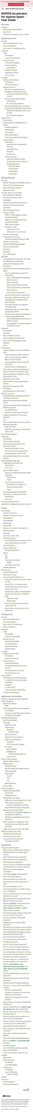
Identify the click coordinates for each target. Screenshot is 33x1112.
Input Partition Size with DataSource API (18, 540)
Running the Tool (8, 60)
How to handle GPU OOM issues (13, 577)
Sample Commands (11, 70)
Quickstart (4, 51)
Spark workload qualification (12, 188)
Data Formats (9, 773)
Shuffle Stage (11, 601)
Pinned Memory (8, 520)
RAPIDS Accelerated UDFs (13, 990)
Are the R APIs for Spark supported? (15, 944)
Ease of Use (7, 32)
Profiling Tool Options (12, 663)
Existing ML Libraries (9, 703)
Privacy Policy (5, 1099)
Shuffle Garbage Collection (17, 754)
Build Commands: (10, 427)
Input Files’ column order (11, 535)
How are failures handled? (11, 910)
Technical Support (9, 1082)
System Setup (9, 727)
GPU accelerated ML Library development (16, 708)
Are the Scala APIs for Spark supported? (16, 949)
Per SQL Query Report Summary (17, 161)
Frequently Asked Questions (10, 848)
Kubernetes (5, 436)
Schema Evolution (10, 771)
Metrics (5, 553)
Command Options (11, 65)
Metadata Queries (11, 766)
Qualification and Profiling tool (13, 463)
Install (5, 53)
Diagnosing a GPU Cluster (11, 379)
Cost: (4, 420)
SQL (6, 555)
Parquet (9, 776)
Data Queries (9, 793)
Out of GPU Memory (9, 254)
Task (6, 557)
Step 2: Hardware (12, 282)
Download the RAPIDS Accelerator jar (15, 202)
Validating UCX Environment (14, 737)
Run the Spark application (15, 115)
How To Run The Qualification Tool (14, 48)
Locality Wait (7, 525)
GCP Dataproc (6, 348)
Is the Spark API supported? (15, 874)
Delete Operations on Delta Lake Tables (16, 822)
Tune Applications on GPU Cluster (14, 391)
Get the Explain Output (10, 470)
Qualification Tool (8, 1060)
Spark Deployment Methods (12, 195)
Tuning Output (8, 120)
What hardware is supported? (12, 862)
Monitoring (6, 249)
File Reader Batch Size (12, 550)
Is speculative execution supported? (14, 1026)
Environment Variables (12, 63)
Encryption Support (9, 1045)
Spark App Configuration (13, 739)
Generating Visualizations (11, 692)
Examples (4, 1055)
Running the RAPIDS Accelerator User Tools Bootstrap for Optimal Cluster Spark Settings (17, 300)
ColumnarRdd (9, 710)
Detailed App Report (11, 127)
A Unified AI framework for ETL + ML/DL (16, 34)
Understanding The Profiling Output (14, 678)
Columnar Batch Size (9, 548)
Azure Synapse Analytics (9, 434)
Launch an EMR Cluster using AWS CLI (17, 295)
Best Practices (6, 570)
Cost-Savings (11, 67)
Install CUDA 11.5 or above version (16, 584)
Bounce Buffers (12, 749)
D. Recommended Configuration (15, 690)
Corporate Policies (6, 1103)
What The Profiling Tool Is (11, 619)
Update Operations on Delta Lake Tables (16, 829)
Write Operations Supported (14, 803)
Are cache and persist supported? (14, 937)
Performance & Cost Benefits (12, 29)
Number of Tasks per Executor (13, 515)
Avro (8, 781)
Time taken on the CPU (12, 565)
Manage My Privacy (15, 1099)
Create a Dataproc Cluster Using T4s (17, 355)
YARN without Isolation (12, 224)
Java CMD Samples (11, 1065)
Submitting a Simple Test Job (14, 448)
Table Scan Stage (12, 598)
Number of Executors (10, 513)
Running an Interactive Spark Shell (16, 451)
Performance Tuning (9, 575)
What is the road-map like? (12, 876)
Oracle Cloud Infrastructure (10, 501)
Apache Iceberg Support (9, 759)
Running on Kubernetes (10, 234)
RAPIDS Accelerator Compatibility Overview (17, 182)
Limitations (6, 333)
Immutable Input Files (12, 841)
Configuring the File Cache (11, 836)
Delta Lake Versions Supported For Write (18, 800)
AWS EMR (4, 257)
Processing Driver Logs (12, 673)
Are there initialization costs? (12, 886)
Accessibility (24, 1101)
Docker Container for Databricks (13, 338)
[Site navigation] (2, 8)
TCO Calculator (10, 75)
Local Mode (6, 207)
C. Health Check (10, 687)
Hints (5, 345)
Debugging (6, 252)
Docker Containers (11, 734)
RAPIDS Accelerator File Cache (11, 831)
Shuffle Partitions (8, 530)
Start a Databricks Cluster (11, 335)
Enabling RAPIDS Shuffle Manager (14, 244)
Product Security (17, 1103)
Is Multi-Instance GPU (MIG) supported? (16, 983)
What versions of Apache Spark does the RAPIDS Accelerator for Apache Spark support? (16, 852)
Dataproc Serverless (7, 393)
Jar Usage (4, 77)
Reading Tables (8, 764)
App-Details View (12, 149)
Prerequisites (9, 55)
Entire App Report (14, 166)
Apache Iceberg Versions (11, 761)
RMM (6, 706)
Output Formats (8, 140)
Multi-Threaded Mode (10, 720)
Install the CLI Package (12, 58)
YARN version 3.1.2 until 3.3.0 (16, 232)
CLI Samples (9, 1062)
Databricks (4, 328)
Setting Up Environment (11, 80)
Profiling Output (10, 649)
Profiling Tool (7, 1067)
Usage (9, 480)
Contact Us (5, 1079)
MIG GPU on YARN (11, 227)
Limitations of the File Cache (12, 834)
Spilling (9, 562)
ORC (8, 778)
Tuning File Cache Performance (13, 839)
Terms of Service (15, 1101)
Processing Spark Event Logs (14, 670)
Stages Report (9, 130)
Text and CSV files (11, 157)
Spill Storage (7, 523)
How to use (8, 468)
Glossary (4, 1077)
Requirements (9, 465)
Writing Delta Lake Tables (11, 798)
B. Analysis (8, 685)
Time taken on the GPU (12, 560)
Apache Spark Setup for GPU (12, 197)
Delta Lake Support (7, 788)
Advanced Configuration (11, 247)
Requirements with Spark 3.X (16, 484)
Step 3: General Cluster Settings (17, 285)
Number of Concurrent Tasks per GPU (15, 528)
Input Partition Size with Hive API (15, 543)
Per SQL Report (13, 169)
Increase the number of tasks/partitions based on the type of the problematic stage (18, 594)
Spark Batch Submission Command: (16, 412)
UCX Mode (6, 723)
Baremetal (10, 730)
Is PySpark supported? (10, 942)
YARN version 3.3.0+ (13, 229)
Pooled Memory (8, 518)
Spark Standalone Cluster (11, 210)
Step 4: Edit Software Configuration (18, 287)
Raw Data (10, 151)
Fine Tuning (8, 747)
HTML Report (9, 142)
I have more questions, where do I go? (15, 1053)
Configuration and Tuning (11, 237)
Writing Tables (7, 786)
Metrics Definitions (9, 627)
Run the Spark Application (15, 103)
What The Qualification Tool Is (12, 43)
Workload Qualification (10, 572)
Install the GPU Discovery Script (13, 205)
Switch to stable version (16, 4)
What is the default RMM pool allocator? (16, 1038)
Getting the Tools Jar (12, 84)
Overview (4, 27)
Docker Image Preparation (11, 441)
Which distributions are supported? (14, 857)
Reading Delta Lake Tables (11, 791)
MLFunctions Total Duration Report (16, 137)
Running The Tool (8, 639)
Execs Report (9, 132)
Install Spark (7, 200)
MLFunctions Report (11, 135)
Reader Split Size (10, 783)
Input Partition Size (9, 538)
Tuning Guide (5, 511)
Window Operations (9, 567)
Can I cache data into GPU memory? (14, 939)
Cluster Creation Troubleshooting (15, 367)
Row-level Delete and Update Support (17, 768)
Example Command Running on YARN (17, 239)
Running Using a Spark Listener (15, 99)
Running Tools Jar (9, 661)
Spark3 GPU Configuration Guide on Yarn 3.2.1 (16, 504)
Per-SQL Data (11, 154)
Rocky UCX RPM (14, 732)
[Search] (30, 8)
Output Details (6, 118)
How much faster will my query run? (14, 879)
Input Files (6, 533)
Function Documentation (15, 487)
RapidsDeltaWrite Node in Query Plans (17, 807)
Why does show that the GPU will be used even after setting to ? (16, 905)
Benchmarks (7, 1057)
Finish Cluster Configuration (16, 292)
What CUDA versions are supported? (15, 859)
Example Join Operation (10, 241)
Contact (25, 1103)
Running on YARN (8, 213)
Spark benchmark (9, 190)
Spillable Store (11, 752)
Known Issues (11, 756)
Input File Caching (9, 545)
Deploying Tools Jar (9, 87)
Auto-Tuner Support (9, 46)
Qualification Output (11, 72)
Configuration (11, 101)
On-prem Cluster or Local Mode (11, 193)
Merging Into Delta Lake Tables (13, 810)
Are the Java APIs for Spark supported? (16, 947)
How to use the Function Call (14, 482)
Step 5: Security (12, 290)
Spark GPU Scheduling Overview (13, 185)
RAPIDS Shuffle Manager (9, 718)
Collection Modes (12, 1074)
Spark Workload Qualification (10, 461)
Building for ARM (10, 725)
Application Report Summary (16, 159)
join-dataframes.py (11, 410)
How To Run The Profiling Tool (12, 624)
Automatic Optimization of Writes (17, 805)
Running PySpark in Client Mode (15, 453)
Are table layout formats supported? (15, 957)
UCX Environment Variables (15, 744)
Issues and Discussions (10, 1084)
